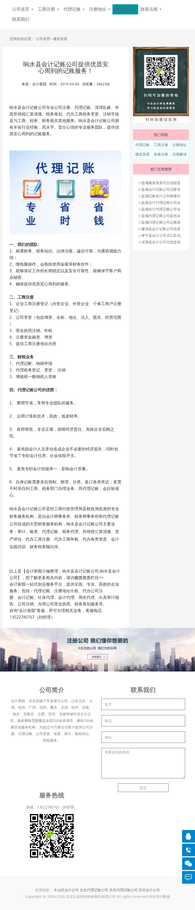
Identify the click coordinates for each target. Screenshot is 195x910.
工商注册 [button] (47, 9)
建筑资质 (60, 38)
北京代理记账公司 (94, 889)
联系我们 (20, 19)
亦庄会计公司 (149, 889)
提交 (143, 787)
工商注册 (161, 144)
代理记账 (142, 144)
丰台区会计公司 (66, 889)
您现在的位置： (22, 38)
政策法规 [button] (149, 9)
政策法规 (161, 154)
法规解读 (179, 154)
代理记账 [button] (72, 9)
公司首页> (44, 38)
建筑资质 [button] (124, 9)
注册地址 (179, 144)
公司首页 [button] (21, 9)
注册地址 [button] (98, 9)
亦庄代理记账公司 (124, 889)
